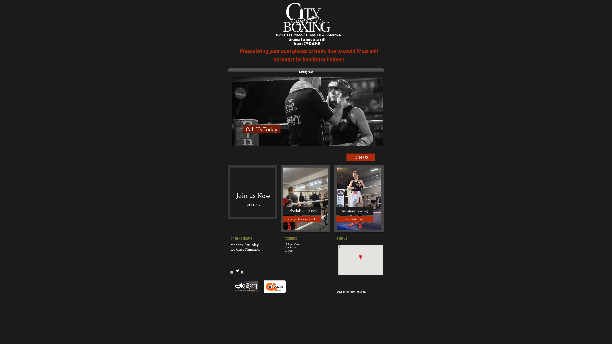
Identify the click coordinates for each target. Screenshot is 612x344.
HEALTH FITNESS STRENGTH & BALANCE (307, 34)
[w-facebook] (243, 273)
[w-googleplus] (232, 273)
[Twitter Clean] (237, 270)
